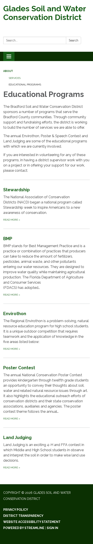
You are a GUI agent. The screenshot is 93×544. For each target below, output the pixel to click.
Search (73, 40)
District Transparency (23, 515)
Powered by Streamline (23, 528)
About (8, 71)
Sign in (52, 528)
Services (15, 78)
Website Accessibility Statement (32, 522)
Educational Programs (25, 84)
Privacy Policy (15, 509)
